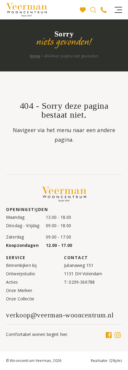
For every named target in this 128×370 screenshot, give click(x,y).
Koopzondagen (22, 245)
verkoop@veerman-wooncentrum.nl (59, 315)
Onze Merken (19, 290)
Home (35, 56)
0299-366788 (82, 282)
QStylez (115, 360)
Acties (12, 282)
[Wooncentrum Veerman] (35, 9)
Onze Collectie (20, 299)
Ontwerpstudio (20, 273)
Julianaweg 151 (78, 265)
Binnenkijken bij (21, 265)
